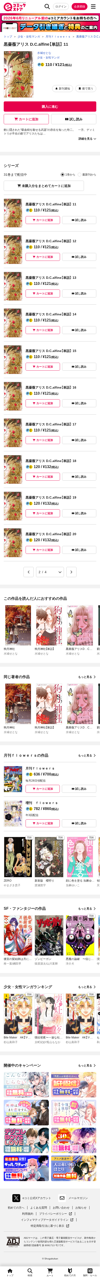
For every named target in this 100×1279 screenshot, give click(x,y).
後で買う (87, 88)
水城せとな (44, 53)
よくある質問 (38, 1207)
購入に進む (50, 106)
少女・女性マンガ (48, 57)
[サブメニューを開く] (93, 6)
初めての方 (70, 1275)
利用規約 (27, 1213)
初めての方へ (16, 1207)
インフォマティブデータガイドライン (44, 1220)
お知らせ (81, 1207)
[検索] (47, 6)
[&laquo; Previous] (28, 572)
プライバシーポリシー (55, 1214)
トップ (10, 1275)
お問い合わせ (61, 1207)
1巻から (70, 174)
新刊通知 (64, 88)
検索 (30, 1275)
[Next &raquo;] (71, 572)
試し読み (76, 119)
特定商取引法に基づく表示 (50, 1226)
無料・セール (90, 1275)
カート (50, 1275)
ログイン (61, 6)
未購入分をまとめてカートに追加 (46, 186)
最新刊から (89, 174)
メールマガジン (78, 1198)
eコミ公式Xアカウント (32, 1199)
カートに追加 (28, 119)
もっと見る (85, 677)
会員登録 (79, 6)
